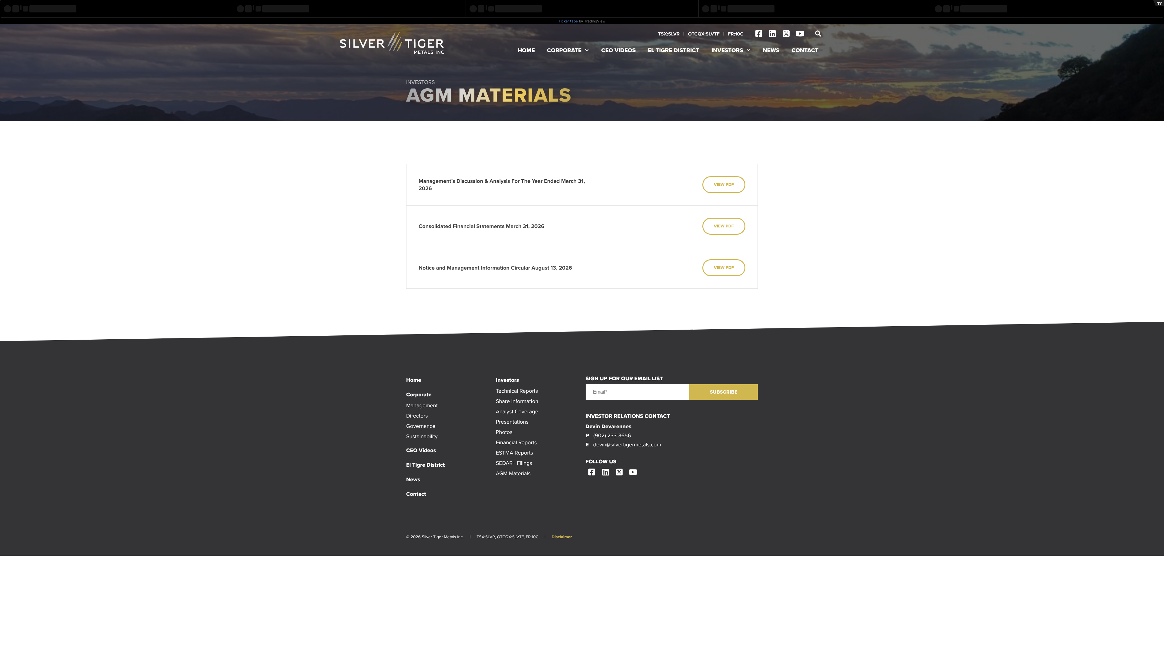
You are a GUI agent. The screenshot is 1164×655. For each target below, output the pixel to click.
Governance (420, 426)
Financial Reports (516, 442)
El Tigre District (673, 50)
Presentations (512, 421)
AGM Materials (513, 473)
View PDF (724, 185)
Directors (417, 415)
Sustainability (422, 436)
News (771, 50)
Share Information (517, 401)
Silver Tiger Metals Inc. (393, 42)
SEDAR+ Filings (514, 463)
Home (526, 50)
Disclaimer (562, 537)
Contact (804, 50)
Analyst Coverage (517, 411)
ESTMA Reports (514, 452)
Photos (504, 432)
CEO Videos (618, 50)
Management (422, 405)
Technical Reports (517, 391)
